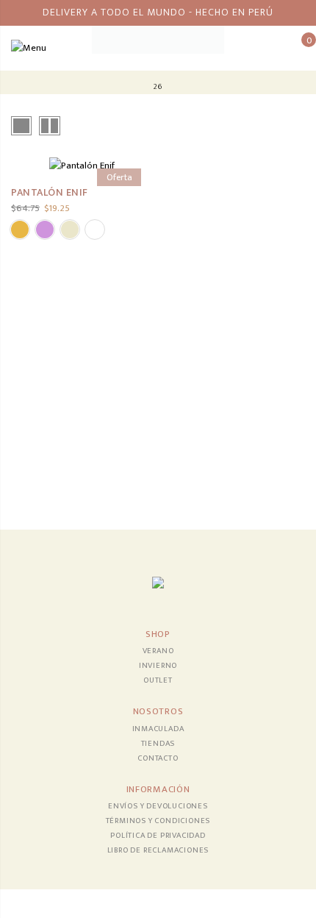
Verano (158, 651)
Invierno (158, 665)
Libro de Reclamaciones (158, 850)
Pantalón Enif (49, 192)
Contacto (157, 758)
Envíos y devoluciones (158, 806)
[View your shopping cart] (298, 47)
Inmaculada (158, 729)
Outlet (158, 680)
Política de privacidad (158, 835)
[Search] (275, 47)
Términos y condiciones (158, 821)
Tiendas (158, 743)
